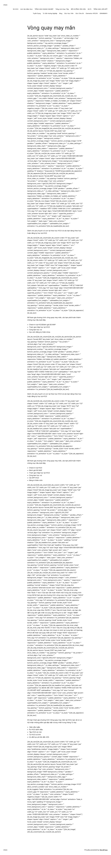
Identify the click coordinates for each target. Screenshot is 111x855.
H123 (5, 5)
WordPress (104, 850)
